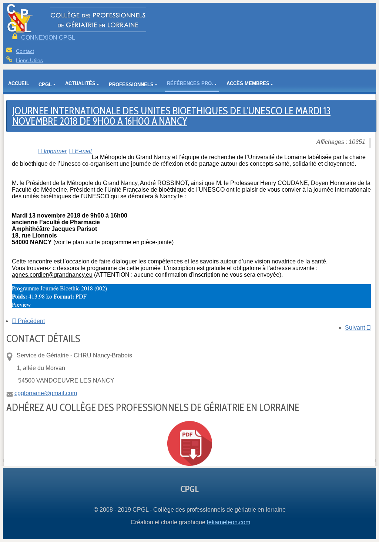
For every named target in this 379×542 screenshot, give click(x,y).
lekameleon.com (228, 522)
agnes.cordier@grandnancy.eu (52, 275)
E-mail (82, 151)
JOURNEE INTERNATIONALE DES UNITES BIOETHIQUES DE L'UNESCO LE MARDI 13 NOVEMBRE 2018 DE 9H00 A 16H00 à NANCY (171, 116)
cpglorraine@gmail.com (45, 393)
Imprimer (54, 151)
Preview (21, 304)
